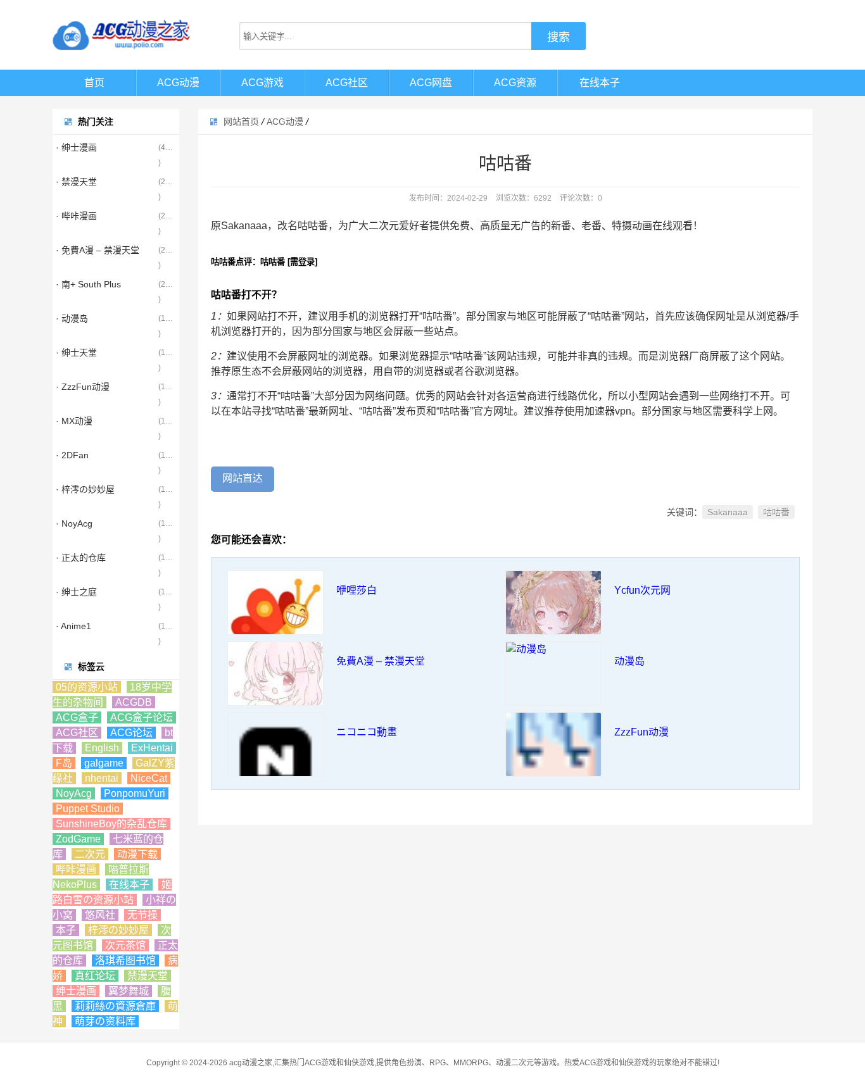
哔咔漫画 (76, 869)
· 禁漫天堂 (76, 182)
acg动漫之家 (250, 1062)
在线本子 (599, 82)
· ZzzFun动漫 (83, 387)
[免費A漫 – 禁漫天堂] (275, 689)
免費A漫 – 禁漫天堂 (380, 661)
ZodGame (78, 839)
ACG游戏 (262, 82)
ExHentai (152, 747)
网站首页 (241, 121)
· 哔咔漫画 (76, 216)
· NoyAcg (74, 523)
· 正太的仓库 (81, 558)
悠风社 (100, 915)
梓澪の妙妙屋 (118, 930)
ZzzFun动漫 (641, 732)
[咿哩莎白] (275, 618)
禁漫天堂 (147, 975)
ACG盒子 (77, 717)
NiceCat (148, 778)
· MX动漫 (74, 421)
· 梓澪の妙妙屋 (85, 489)
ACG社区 (346, 82)
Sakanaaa (727, 512)
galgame (103, 763)
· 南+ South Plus (88, 284)
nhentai (101, 778)
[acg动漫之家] (122, 35)
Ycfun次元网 (642, 590)
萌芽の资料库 (105, 1021)
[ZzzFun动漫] (553, 760)
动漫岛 (629, 661)
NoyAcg (74, 793)
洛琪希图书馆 (125, 960)
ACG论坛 (131, 732)
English (102, 747)
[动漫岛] (553, 649)
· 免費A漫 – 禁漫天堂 (97, 250)
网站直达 (242, 478)
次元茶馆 (125, 945)
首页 (94, 82)
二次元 (90, 854)
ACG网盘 (431, 82)
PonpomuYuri (134, 793)
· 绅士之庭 (76, 592)
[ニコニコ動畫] (275, 760)
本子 (66, 930)
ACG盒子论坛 (141, 717)
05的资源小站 (87, 687)
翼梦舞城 (128, 991)
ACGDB (133, 702)
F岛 (64, 763)
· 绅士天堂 (76, 352)
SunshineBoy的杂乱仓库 (111, 823)
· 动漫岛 (72, 318)
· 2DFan (72, 455)
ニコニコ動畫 (366, 732)
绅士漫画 (76, 991)
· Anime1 (73, 626)
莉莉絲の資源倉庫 (115, 1006)
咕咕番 (776, 512)
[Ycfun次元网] (553, 618)
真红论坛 (95, 975)
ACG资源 (515, 82)
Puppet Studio (88, 808)
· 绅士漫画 (76, 147)
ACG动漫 (178, 82)
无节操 (142, 915)
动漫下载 (137, 854)
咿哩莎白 (356, 590)
